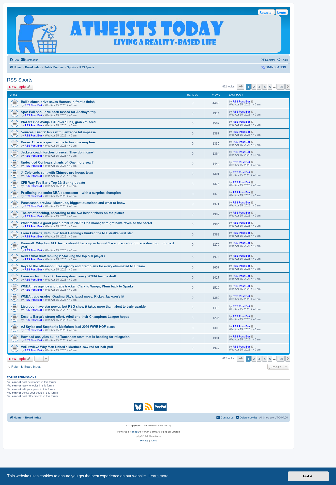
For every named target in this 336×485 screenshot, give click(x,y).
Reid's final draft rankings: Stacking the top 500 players (63, 256)
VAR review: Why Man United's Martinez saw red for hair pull (67, 347)
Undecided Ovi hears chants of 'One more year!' (57, 162)
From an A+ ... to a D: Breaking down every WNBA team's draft (68, 276)
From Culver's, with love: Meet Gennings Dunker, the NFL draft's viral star (77, 233)
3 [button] (259, 86)
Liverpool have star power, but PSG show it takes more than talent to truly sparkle (83, 306)
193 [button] (280, 86)
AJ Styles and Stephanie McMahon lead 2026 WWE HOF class (68, 327)
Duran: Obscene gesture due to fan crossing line (58, 142)
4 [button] (264, 86)
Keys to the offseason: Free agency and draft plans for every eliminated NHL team (83, 266)
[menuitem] (14, 60)
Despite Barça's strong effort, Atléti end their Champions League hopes (75, 316)
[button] (240, 87)
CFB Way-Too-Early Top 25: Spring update (53, 182)
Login (281, 12)
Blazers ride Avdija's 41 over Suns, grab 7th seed (58, 122)
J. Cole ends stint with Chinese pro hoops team (57, 172)
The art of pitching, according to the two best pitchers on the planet (72, 213)
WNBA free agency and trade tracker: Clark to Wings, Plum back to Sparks (77, 286)
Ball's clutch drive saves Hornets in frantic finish (58, 102)
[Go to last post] (252, 101)
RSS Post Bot (33, 105)
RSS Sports (19, 80)
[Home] (148, 34)
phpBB (135, 431)
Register (266, 12)
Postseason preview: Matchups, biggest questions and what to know (73, 203)
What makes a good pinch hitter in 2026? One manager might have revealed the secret (86, 223)
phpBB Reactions (149, 436)
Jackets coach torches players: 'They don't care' (57, 152)
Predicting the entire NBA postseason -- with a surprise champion (71, 193)
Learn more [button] (158, 476)
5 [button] (270, 86)
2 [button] (254, 86)
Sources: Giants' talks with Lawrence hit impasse (58, 132)
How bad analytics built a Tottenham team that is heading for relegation (75, 337)
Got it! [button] (308, 476)
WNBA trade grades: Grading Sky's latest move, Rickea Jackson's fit (72, 296)
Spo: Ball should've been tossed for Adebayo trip (58, 112)
